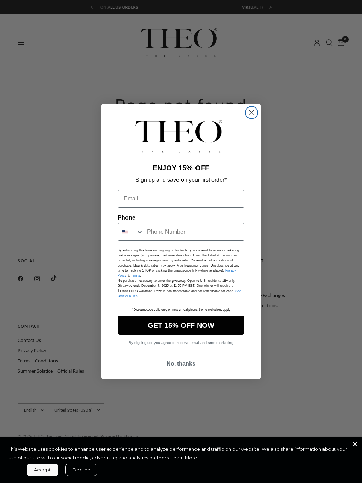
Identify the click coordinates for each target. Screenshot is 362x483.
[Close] (354, 444)
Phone (126, 218)
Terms (135, 275)
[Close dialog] (251, 112)
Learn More (184, 457)
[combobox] (131, 231)
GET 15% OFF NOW (181, 325)
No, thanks (181, 364)
